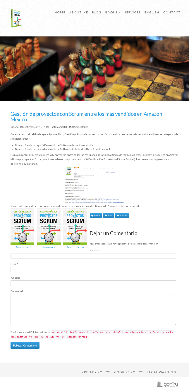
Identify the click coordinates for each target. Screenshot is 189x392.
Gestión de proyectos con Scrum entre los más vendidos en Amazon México (86, 116)
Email (14, 264)
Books (111, 12)
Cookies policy (128, 372)
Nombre (95, 250)
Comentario (17, 291)
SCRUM (123, 215)
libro (110, 215)
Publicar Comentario (25, 345)
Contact (172, 12)
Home (59, 12)
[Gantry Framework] (167, 384)
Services (132, 12)
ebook (97, 215)
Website (15, 277)
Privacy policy (96, 372)
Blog (96, 12)
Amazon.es (49, 247)
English (151, 12)
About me (78, 12)
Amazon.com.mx (75, 247)
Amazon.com (22, 247)
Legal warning (161, 372)
